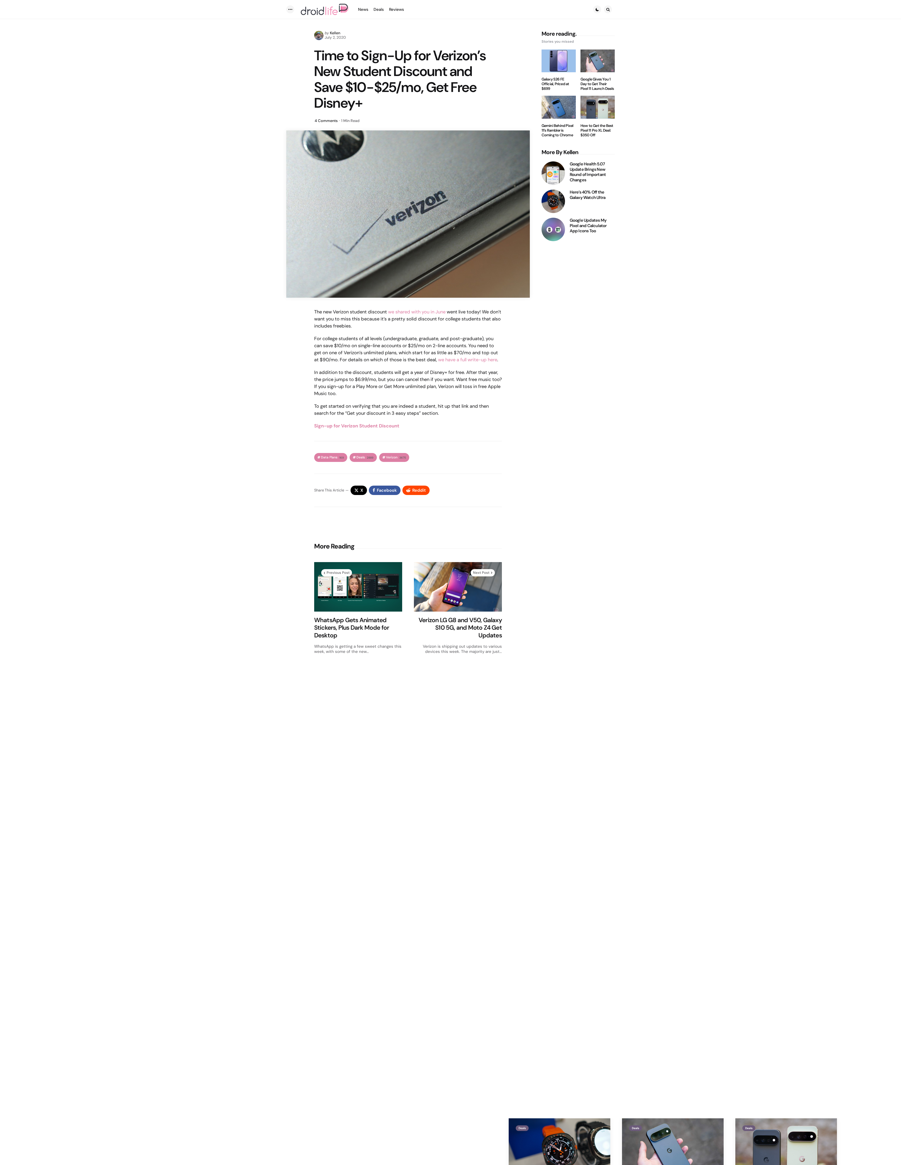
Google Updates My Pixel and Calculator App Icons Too (588, 226)
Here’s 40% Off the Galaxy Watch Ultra (588, 195)
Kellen (335, 32)
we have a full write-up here (467, 360)
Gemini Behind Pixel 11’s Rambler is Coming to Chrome (557, 130)
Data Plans (332, 457)
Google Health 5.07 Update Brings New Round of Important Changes (588, 172)
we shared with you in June (417, 312)
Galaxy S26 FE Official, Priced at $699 (555, 84)
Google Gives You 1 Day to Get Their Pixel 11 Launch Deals (597, 84)
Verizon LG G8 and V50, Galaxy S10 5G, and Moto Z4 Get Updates (460, 627)
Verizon (396, 457)
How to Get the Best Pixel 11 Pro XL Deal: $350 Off (596, 130)
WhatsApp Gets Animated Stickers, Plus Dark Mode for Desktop (351, 627)
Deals (365, 457)
